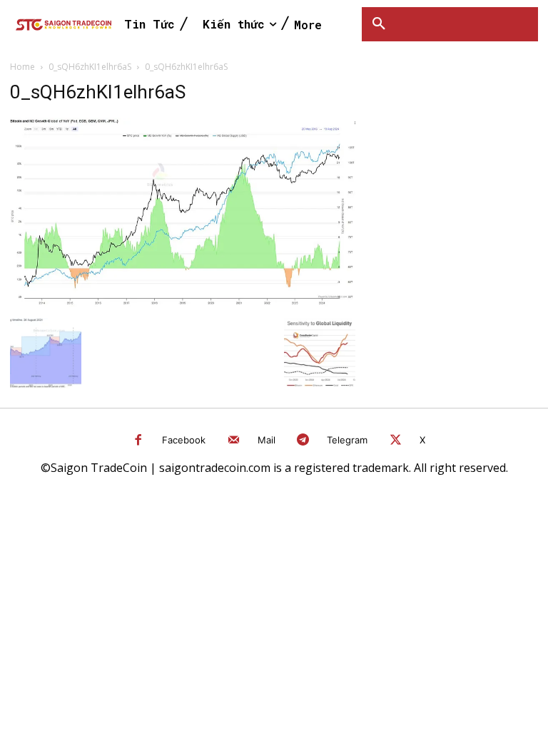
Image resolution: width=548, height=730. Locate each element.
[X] (395, 441)
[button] (379, 24)
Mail (266, 440)
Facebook (184, 440)
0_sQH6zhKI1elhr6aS (90, 67)
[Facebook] (138, 441)
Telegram (347, 440)
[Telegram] (303, 441)
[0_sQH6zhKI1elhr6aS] (182, 303)
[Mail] (233, 441)
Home (22, 67)
